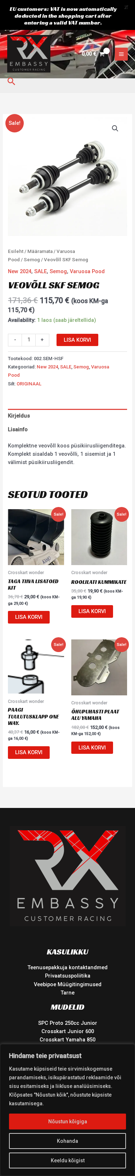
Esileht (15, 251)
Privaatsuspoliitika (67, 975)
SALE (40, 271)
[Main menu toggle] (121, 54)
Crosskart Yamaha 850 (67, 1039)
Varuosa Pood (87, 271)
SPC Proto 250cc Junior (67, 1023)
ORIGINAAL (29, 383)
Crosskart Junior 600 (67, 1031)
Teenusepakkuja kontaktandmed (67, 967)
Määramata (40, 251)
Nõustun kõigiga (67, 1121)
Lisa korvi (77, 340)
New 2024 (19, 271)
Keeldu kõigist (68, 1160)
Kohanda (67, 1141)
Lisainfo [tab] (18, 429)
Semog (32, 259)
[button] (11, 82)
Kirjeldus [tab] (19, 415)
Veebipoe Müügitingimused (68, 984)
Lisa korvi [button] (28, 617)
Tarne (67, 992)
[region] (67, 1110)
